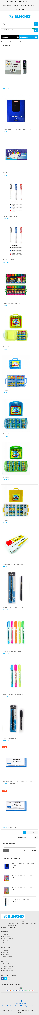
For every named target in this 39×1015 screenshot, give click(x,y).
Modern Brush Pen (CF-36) (11, 738)
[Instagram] (8, 978)
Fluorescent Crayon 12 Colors (11, 303)
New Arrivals (25, 1001)
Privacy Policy (7, 968)
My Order (23, 5)
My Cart (16, 5)
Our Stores (22, 1003)
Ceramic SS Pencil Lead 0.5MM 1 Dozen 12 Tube (17, 129)
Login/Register (7, 5)
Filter (6, 851)
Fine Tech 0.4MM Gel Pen (10, 260)
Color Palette (6, 173)
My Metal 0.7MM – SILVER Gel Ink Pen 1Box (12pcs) (18, 825)
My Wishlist (31, 5)
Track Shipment (20, 9)
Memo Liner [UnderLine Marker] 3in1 (13, 694)
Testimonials (6, 936)
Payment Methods (8, 966)
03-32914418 (13, 2)
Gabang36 (6, 390)
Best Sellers (17, 1001)
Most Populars (8, 1001)
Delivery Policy (7, 964)
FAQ (21, 1008)
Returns (34, 1006)
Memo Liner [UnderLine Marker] (12, 651)
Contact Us (6, 943)
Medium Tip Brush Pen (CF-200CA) (13, 607)
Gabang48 (6, 434)
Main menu (24, 37)
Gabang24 (6, 347)
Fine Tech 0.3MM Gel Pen (10, 216)
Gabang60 (6, 520)
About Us (5, 934)
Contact (26, 1008)
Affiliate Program (8, 938)
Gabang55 (6, 477)
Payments (27, 1006)
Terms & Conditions (8, 940)
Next (34, 832)
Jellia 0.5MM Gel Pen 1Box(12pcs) (13, 564)
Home (3, 41)
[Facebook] (2, 978)
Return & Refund (8, 970)
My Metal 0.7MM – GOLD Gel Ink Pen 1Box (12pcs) (18, 781)
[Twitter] (5, 978)
